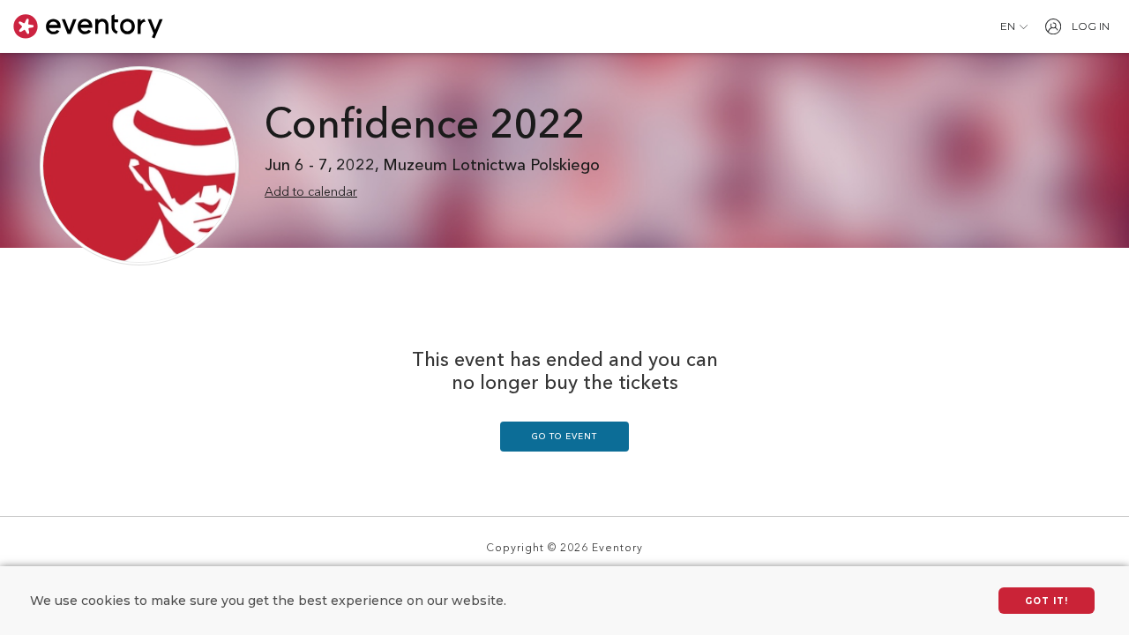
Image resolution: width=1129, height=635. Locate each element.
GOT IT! (1046, 601)
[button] (1013, 26)
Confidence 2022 (425, 127)
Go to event (564, 436)
